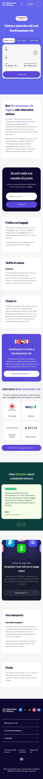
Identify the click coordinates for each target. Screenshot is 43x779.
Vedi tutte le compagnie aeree (20, 448)
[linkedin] (39, 711)
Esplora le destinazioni (20, 374)
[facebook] (20, 711)
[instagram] (34, 711)
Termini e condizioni (22, 751)
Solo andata (21, 40)
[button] (21, 4)
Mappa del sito (34, 751)
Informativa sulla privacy (10, 751)
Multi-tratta (34, 40)
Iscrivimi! (21, 204)
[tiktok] (30, 711)
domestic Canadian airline (17, 122)
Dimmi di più (20, 593)
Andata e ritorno (9, 40)
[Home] (9, 4)
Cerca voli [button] (21, 74)
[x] (25, 711)
